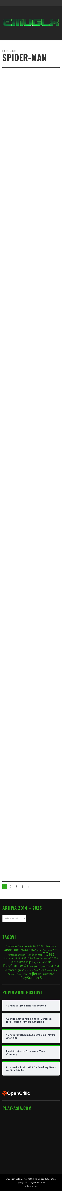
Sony (47, 970)
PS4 (56, 966)
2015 (48, 962)
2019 (26, 958)
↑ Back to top (31, 1186)
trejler (32, 973)
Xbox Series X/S (42, 958)
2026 (21, 950)
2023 (41, 970)
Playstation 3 (39, 962)
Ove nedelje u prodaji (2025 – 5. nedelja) (26, 291)
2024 (31, 950)
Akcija (27, 962)
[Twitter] (44, 3)
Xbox (30, 966)
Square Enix (14, 974)
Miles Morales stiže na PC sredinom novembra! (29, 773)
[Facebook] (32, 3)
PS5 (51, 954)
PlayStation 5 (31, 977)
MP (27, 950)
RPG (24, 974)
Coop (25, 970)
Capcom (47, 950)
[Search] (6, 3)
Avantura (50, 946)
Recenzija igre (13, 970)
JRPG (36, 966)
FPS (40, 974)
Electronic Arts (24, 946)
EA (31, 958)
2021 (42, 946)
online (54, 970)
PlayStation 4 (14, 965)
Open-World (46, 966)
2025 (55, 950)
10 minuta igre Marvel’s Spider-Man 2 (30, 691)
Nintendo (11, 946)
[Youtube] (50, 3)
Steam (38, 950)
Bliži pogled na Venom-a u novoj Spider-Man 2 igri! (26, 452)
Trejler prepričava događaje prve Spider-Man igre (27, 371)
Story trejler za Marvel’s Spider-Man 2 (31, 613)
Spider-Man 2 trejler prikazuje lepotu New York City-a (25, 532)
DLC (51, 974)
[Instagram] (38, 3)
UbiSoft (19, 958)
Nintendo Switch (16, 954)
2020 (13, 962)
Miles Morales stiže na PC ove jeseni (30, 852)
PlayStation (34, 954)
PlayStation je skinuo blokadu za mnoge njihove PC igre (27, 130)
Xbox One (11, 950)
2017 (20, 962)
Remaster (9, 958)
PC (45, 954)
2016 (55, 958)
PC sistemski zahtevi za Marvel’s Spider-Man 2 (27, 211)
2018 (35, 946)
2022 (46, 974)
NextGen (33, 970)
